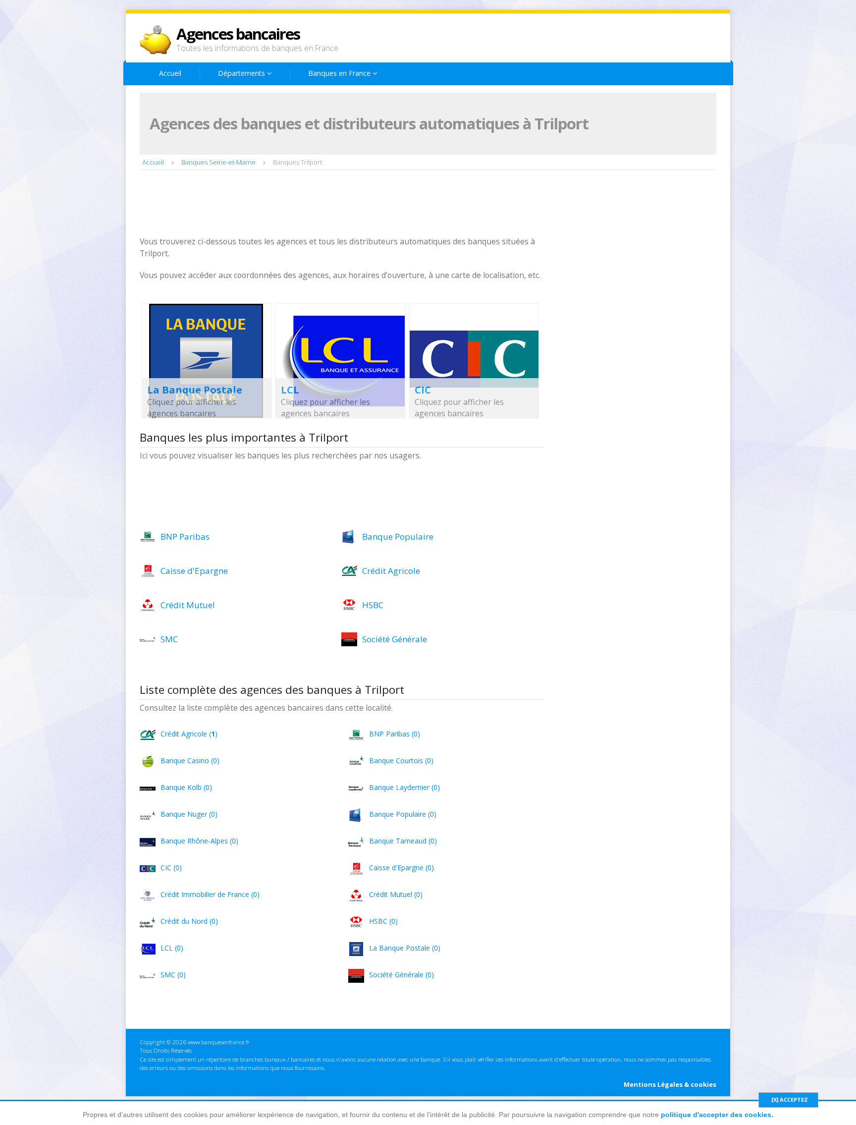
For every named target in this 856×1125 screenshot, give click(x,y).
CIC (423, 389)
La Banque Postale (194, 389)
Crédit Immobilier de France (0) (210, 894)
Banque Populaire (397, 536)
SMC (169, 639)
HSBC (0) (383, 921)
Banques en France (340, 73)
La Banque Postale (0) (404, 948)
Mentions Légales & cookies (670, 1084)
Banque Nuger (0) (188, 814)
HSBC (372, 605)
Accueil (170, 73)
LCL (290, 389)
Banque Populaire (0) (402, 814)
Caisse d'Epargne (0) (401, 867)
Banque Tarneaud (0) (403, 840)
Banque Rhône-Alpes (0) (199, 840)
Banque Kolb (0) (186, 787)
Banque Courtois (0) (401, 760)
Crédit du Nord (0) (189, 921)
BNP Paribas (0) (394, 733)
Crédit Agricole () (188, 733)
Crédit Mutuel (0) (396, 894)
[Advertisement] (320, 204)
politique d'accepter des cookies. (717, 1115)
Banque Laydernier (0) (404, 787)
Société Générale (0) (401, 974)
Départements (242, 73)
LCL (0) (171, 948)
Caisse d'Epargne (194, 570)
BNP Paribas (185, 536)
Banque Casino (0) (189, 760)
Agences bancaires (238, 33)
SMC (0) (173, 974)
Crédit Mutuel (187, 605)
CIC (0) (171, 867)
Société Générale (394, 639)
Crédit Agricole (391, 570)
